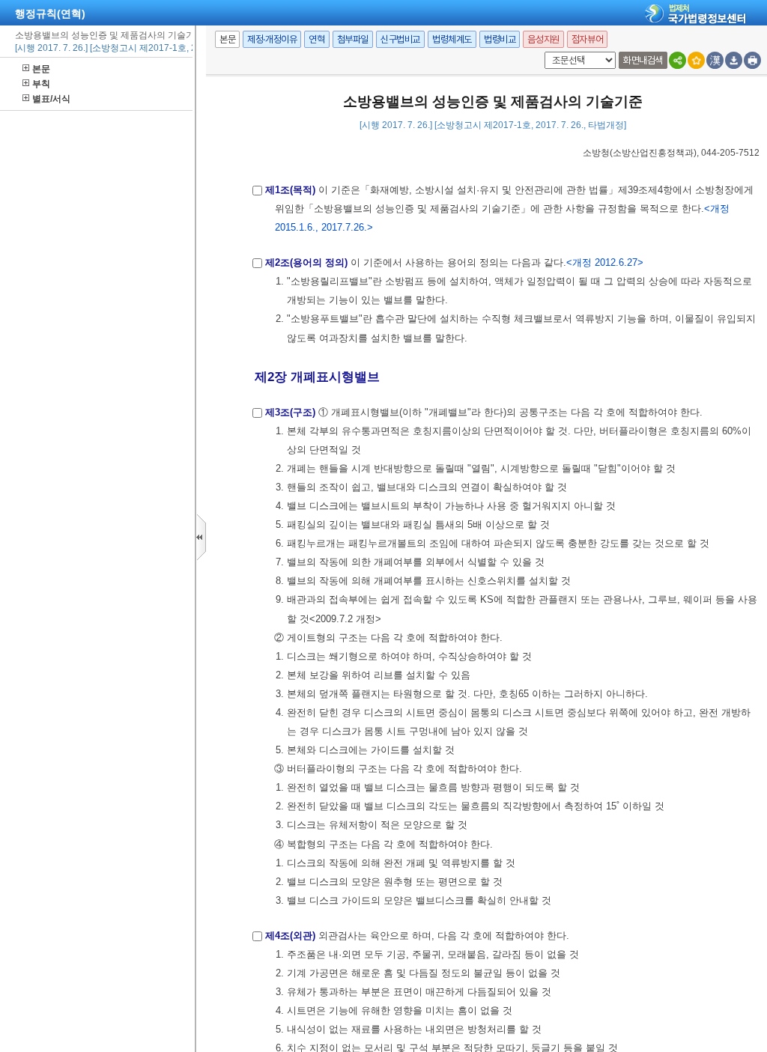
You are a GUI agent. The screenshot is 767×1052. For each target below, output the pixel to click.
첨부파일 (353, 39)
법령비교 (499, 39)
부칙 (41, 84)
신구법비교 (400, 39)
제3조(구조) (290, 412)
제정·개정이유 (272, 39)
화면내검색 (643, 60)
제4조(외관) (290, 935)
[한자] (715, 60)
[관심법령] (696, 60)
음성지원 (543, 39)
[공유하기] (677, 60)
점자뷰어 (587, 39)
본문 (41, 69)
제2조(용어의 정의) (306, 262)
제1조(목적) (290, 189)
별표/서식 (51, 99)
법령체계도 (452, 39)
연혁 (316, 39)
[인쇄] (752, 60)
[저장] (733, 60)
